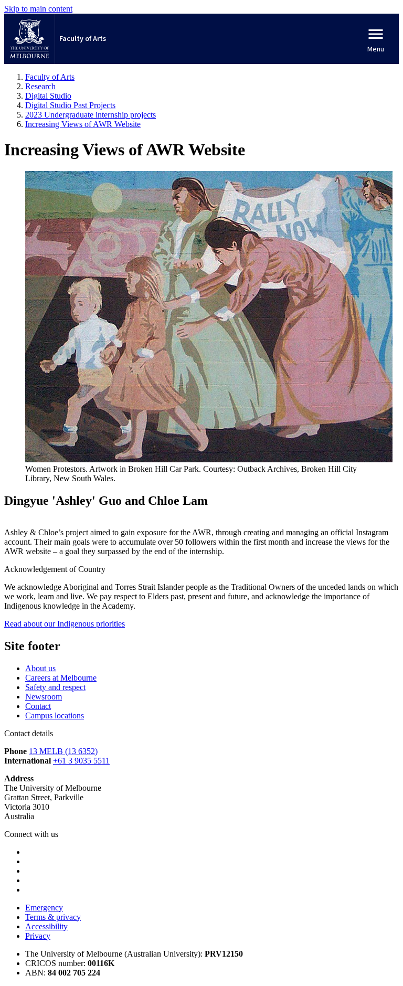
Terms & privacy (53, 917)
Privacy (37, 935)
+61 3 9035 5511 (81, 760)
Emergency (44, 907)
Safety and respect (55, 687)
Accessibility (46, 926)
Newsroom (43, 696)
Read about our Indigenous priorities (64, 623)
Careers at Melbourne (61, 677)
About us (40, 668)
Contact (38, 706)
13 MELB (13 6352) (63, 751)
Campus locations (54, 715)
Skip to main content (38, 8)
